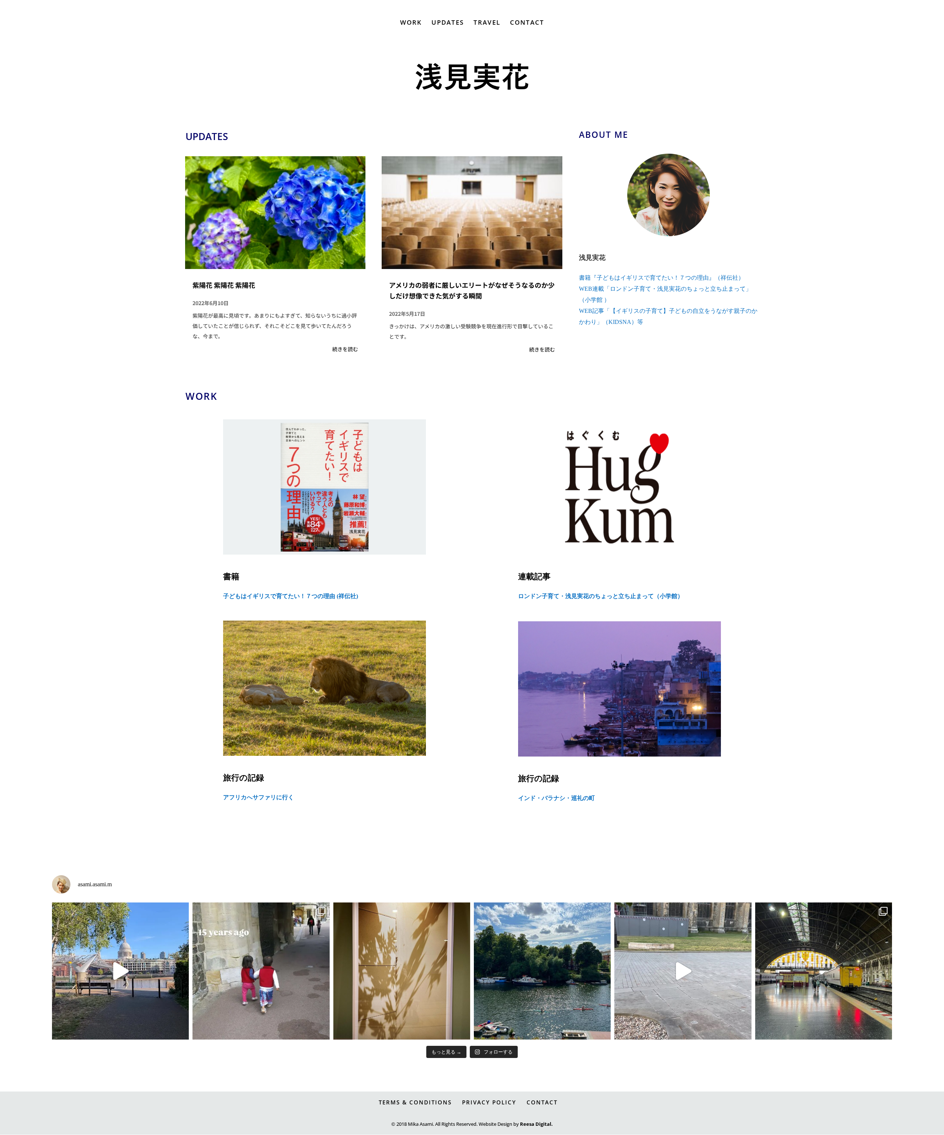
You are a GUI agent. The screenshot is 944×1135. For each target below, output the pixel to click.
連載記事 (534, 576)
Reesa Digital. (536, 1124)
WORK (411, 23)
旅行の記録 (243, 777)
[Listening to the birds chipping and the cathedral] (120, 970)
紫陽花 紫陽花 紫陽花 (223, 285)
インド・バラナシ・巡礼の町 (556, 798)
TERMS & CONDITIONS (415, 1102)
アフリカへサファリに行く (258, 797)
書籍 (231, 576)
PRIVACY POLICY (489, 1102)
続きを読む (345, 349)
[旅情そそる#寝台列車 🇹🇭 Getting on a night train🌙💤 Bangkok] (823, 970)
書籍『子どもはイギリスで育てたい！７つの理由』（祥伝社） (661, 278)
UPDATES (447, 23)
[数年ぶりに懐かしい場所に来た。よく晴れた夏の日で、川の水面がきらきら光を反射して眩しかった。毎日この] (542, 970)
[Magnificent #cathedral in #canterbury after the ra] (682, 970)
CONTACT (527, 23)
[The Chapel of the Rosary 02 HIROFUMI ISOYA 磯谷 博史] (401, 970)
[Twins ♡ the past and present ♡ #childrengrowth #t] (260, 970)
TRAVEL (486, 23)
